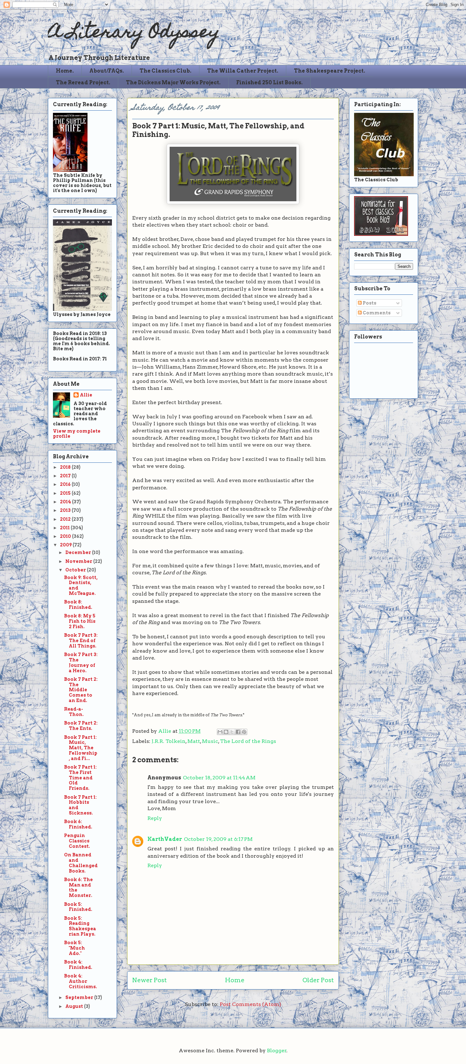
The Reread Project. (83, 83)
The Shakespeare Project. (329, 71)
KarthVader (164, 839)
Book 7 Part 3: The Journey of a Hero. (81, 662)
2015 (66, 493)
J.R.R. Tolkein (168, 741)
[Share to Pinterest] (244, 732)
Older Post (318, 980)
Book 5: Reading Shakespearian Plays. (80, 926)
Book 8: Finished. (78, 604)
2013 (66, 510)
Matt (193, 741)
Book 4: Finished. (78, 964)
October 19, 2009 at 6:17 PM (218, 839)
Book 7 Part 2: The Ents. (81, 725)
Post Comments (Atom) (250, 1004)
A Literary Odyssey (134, 33)
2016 (66, 484)
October (76, 569)
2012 (66, 519)
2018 (66, 467)
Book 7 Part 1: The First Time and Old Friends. (80, 777)
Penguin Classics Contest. (77, 841)
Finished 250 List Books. (269, 83)
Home (234, 980)
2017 (66, 475)
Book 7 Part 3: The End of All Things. (81, 640)
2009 (66, 544)
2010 (66, 536)
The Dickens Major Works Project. (173, 83)
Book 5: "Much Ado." (74, 948)
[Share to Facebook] (238, 732)
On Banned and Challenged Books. (81, 862)
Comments (376, 312)
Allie (165, 731)
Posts (369, 303)
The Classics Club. (165, 71)
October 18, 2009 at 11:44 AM (219, 778)
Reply (154, 818)
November (79, 561)
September (79, 997)
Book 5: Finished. (78, 907)
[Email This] (220, 732)
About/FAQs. (106, 71)
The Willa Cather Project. (242, 71)
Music (210, 741)
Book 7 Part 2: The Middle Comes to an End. (81, 690)
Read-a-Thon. (74, 711)
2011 (65, 527)
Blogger (277, 1051)
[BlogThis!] (226, 732)
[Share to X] (232, 732)
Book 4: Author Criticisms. (80, 981)
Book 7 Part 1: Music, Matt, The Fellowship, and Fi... (80, 748)
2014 (66, 501)
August (74, 1006)
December (78, 552)
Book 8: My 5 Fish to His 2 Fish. (79, 621)
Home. (65, 71)
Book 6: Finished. (78, 824)
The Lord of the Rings (248, 741)
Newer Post (149, 980)
